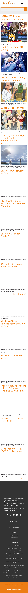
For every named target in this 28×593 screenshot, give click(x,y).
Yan (20, 589)
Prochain (24, 478)
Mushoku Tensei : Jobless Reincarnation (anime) (13, 323)
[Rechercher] (25, 9)
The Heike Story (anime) (13, 294)
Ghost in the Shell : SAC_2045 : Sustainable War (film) (13, 203)
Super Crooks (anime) (12, 108)
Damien (17, 589)
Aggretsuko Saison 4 (12, 20)
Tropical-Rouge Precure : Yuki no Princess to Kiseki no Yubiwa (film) (14, 388)
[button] (22, 3)
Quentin (14, 589)
